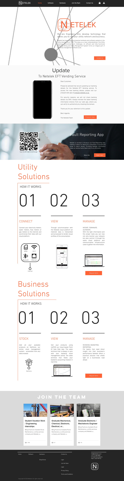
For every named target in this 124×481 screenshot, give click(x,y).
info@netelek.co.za (96, 454)
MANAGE (89, 339)
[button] (100, 3)
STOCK (23, 339)
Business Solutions (34, 289)
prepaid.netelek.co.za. (81, 93)
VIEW (54, 339)
